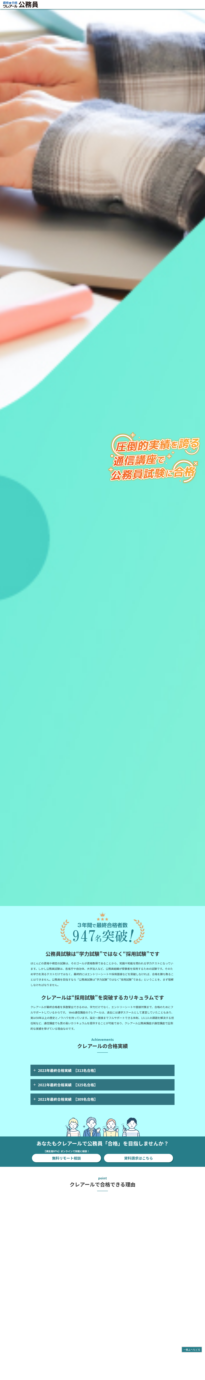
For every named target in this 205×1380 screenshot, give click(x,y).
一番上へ (191, 1349)
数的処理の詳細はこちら (48, 1254)
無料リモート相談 (66, 1157)
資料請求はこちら (138, 1158)
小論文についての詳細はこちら (124, 1316)
